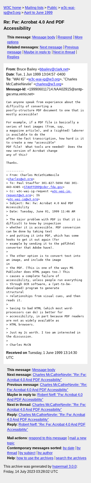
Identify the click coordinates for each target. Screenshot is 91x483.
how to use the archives (35, 458)
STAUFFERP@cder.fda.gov (43, 187)
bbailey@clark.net (54, 69)
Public (52, 8)
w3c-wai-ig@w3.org (44, 79)
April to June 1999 (38, 12)
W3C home (12, 8)
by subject (27, 453)
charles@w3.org (48, 84)
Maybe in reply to (37, 52)
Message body (43, 37)
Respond (65, 37)
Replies (13, 57)
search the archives (71, 458)
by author (45, 453)
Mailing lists (34, 8)
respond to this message (48, 438)
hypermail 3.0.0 (64, 466)
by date (68, 448)
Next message (51, 47)
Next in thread (64, 52)
